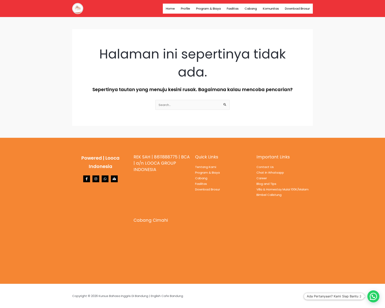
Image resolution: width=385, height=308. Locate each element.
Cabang (251, 8)
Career (261, 178)
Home (170, 8)
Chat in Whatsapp (270, 172)
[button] (373, 296)
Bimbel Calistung (269, 195)
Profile (185, 8)
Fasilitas (233, 8)
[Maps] (114, 178)
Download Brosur (297, 8)
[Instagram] (95, 178)
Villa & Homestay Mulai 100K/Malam (282, 189)
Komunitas (271, 8)
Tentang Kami (205, 167)
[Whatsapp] (105, 178)
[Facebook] (86, 178)
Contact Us (265, 167)
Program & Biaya (208, 8)
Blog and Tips (266, 184)
